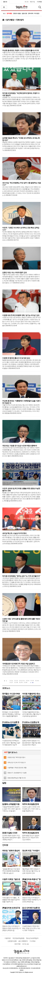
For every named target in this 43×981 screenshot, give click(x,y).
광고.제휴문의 (23, 941)
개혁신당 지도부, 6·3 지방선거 (16, 762)
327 (12, 682)
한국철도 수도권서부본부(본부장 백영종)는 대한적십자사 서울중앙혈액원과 (11, 714)
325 (32, 680)
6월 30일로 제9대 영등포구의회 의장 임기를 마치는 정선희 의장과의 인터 (31, 871)
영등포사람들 (17, 13)
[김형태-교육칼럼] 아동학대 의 (10, 804)
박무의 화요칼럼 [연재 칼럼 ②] (30, 804)
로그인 (26, 2)
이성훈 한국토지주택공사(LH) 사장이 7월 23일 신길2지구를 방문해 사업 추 (11, 743)
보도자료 (17, 944)
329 (21, 682)
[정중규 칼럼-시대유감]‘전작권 (9, 833)
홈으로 (5, 2)
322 (16, 680)
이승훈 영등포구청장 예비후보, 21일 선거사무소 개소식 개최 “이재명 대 (31, 928)
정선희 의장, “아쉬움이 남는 (31, 851)
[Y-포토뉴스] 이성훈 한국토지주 (10, 722)
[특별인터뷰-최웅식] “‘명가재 (31, 879)
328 (16, 682)
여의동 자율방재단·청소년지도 (31, 694)
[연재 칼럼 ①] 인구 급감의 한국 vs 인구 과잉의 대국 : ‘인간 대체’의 (30, 837)
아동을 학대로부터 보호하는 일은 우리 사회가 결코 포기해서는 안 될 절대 (11, 809)
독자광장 (36, 13)
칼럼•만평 (24, 13)
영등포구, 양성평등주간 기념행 (16, 773)
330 (26, 682)
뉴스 (4, 13)
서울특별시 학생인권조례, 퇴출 (16, 767)
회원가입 (32, 2)
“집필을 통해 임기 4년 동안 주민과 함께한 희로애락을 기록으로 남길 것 (11, 871)
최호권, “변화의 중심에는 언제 (11, 851)
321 (12, 680)
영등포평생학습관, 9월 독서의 (16, 778)
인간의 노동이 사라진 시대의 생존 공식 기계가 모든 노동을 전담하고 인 (31, 809)
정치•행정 (9, 13)
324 (28, 680)
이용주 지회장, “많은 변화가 (11, 879)
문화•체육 (30, 13)
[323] (22, 680)
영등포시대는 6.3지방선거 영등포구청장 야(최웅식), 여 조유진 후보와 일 (31, 900)
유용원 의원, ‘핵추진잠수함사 (16, 757)
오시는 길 (25, 944)
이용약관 (8, 938)
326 (37, 680)
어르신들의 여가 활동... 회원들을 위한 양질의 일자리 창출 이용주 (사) (11, 900)
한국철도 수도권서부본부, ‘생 (11, 694)
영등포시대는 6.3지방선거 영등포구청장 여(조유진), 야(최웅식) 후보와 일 (11, 928)
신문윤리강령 (12, 941)
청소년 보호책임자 (32, 938)
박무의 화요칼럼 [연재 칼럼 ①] (30, 833)
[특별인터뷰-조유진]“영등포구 (11, 908)
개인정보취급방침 (18, 938)
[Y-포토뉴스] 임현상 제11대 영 (30, 722)
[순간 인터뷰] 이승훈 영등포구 (31, 908)
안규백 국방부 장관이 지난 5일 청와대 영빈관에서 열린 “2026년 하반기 (11, 837)
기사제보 (39, 2)
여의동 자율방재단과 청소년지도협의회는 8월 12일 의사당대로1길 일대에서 (31, 714)
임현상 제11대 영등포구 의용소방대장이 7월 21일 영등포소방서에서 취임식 (31, 743)
